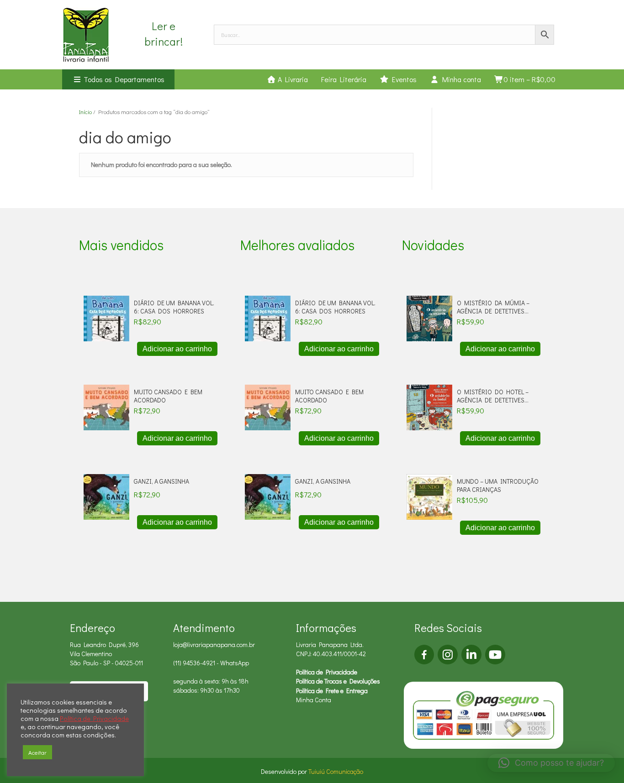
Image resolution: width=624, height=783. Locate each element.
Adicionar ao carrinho (177, 349)
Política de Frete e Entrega (332, 690)
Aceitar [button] (37, 752)
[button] (551, 763)
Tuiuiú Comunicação (335, 771)
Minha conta (460, 79)
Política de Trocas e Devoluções (338, 681)
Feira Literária (343, 79)
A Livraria (292, 79)
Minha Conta (313, 699)
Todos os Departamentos (123, 79)
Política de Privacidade (326, 672)
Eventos (403, 79)
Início (85, 111)
